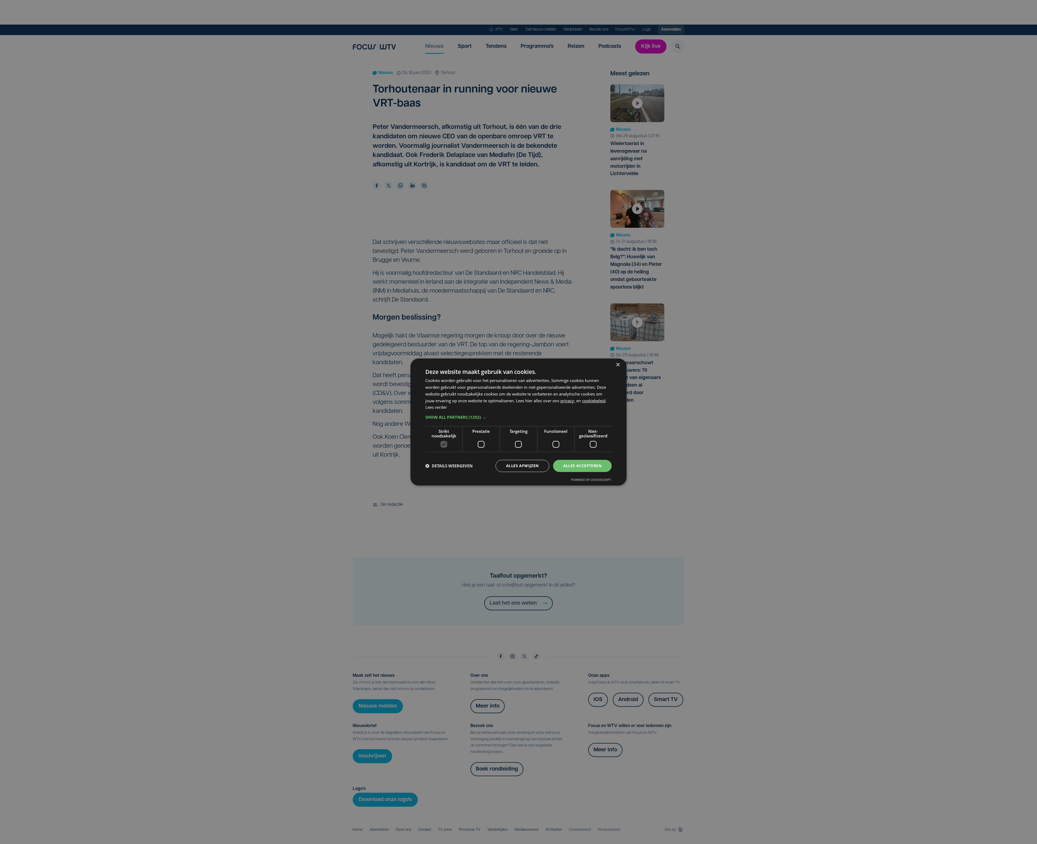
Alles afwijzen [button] (522, 465)
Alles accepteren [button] (582, 465)
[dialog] (518, 422)
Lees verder (436, 407)
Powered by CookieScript (591, 480)
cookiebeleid (593, 400)
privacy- (567, 400)
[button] (518, 417)
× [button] (618, 365)
